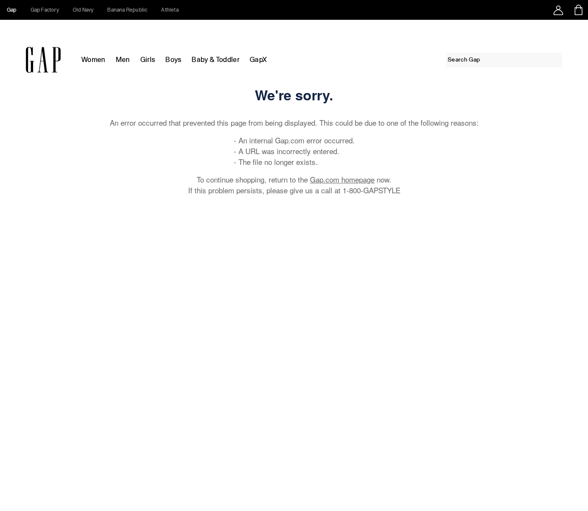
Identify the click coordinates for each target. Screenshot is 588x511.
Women (93, 60)
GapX (258, 60)
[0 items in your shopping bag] (578, 10)
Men (123, 60)
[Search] (557, 59)
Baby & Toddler (215, 60)
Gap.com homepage (342, 179)
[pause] (578, 30)
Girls (147, 60)
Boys (173, 60)
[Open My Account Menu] (558, 10)
